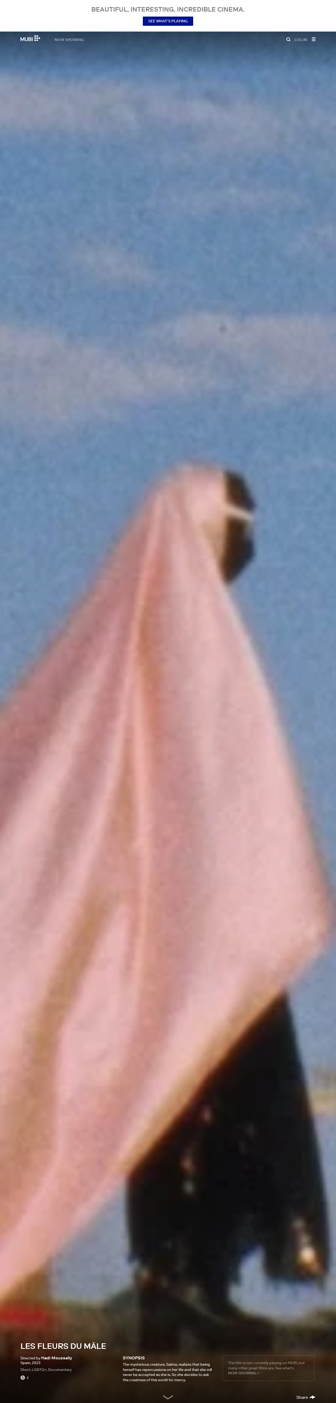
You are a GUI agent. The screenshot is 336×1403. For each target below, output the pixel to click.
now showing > (243, 1373)
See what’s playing (168, 21)
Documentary (60, 1369)
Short (25, 1369)
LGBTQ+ (39, 1369)
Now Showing (69, 39)
